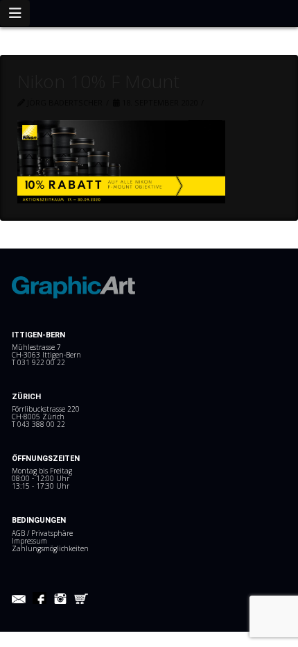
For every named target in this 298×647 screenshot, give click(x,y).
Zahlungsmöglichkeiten (50, 548)
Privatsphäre (52, 533)
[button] (15, 13)
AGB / (21, 533)
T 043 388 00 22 (38, 424)
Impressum (29, 541)
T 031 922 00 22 (38, 362)
